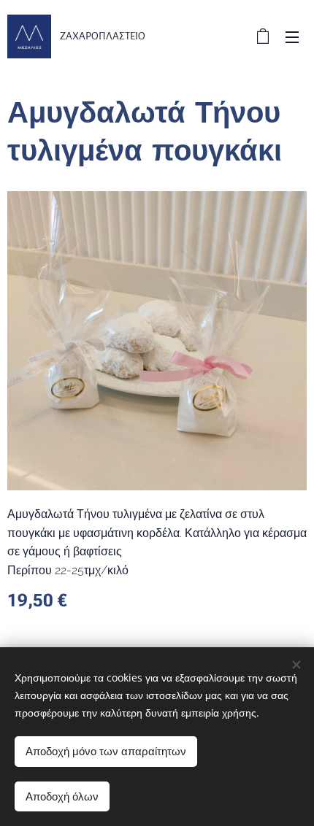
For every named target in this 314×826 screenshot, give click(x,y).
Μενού (292, 36)
